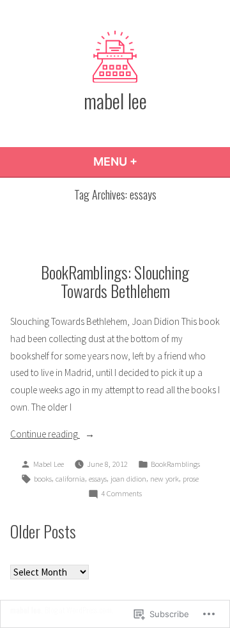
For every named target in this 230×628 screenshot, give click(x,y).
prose (191, 478)
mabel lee (115, 100)
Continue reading (45, 435)
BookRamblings (175, 464)
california (70, 478)
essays (98, 478)
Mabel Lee (48, 464)
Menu (149, 161)
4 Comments (121, 494)
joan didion (128, 478)
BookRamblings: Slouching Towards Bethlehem (115, 281)
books (43, 478)
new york (164, 478)
